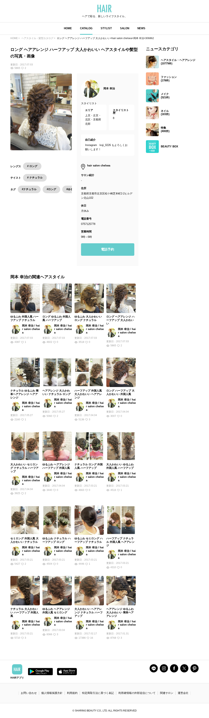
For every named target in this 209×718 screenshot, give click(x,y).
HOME (68, 28)
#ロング (51, 189)
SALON (124, 28)
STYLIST (106, 28)
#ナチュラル (29, 189)
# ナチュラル (35, 177)
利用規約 (72, 692)
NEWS (141, 28)
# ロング (32, 166)
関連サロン (166, 692)
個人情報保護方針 (51, 692)
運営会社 (183, 692)
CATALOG (86, 28)
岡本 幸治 (109, 88)
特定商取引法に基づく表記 (98, 692)
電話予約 (107, 249)
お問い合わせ (29, 692)
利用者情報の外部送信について (137, 692)
